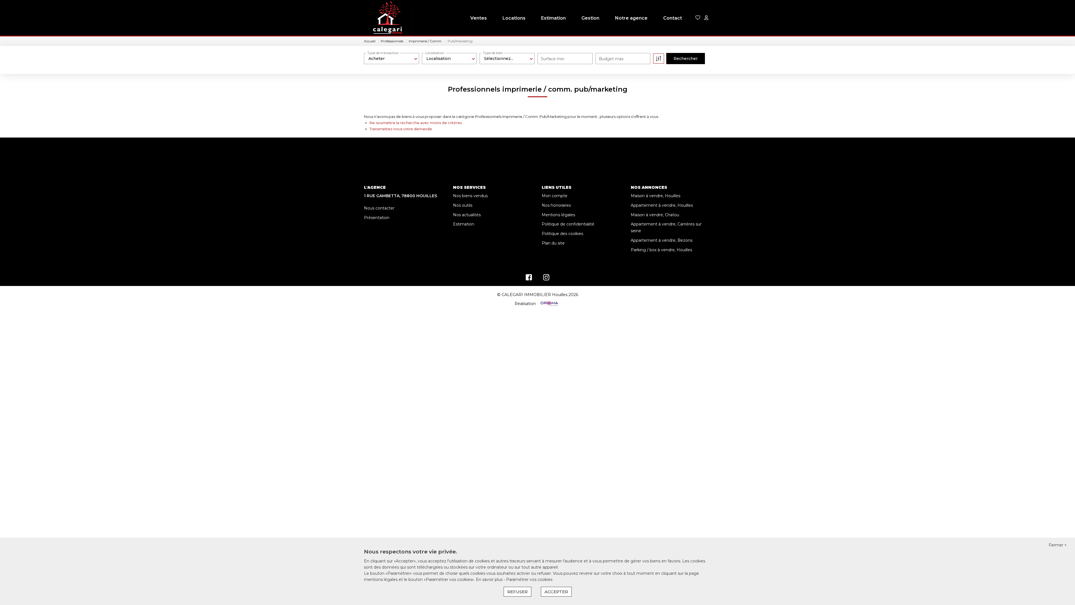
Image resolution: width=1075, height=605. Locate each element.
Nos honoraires (556, 205)
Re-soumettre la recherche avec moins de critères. (416, 122)
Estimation (553, 18)
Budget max (611, 58)
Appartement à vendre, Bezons (661, 240)
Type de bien (493, 53)
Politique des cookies (562, 233)
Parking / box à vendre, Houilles (661, 249)
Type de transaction (383, 53)
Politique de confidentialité (568, 224)
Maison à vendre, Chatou (655, 214)
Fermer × (1058, 545)
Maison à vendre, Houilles (655, 195)
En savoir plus (490, 579)
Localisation (434, 53)
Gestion (590, 18)
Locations (514, 18)
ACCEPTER (556, 591)
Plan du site (553, 243)
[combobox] (391, 58)
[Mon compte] (706, 18)
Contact (672, 18)
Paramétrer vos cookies (529, 579)
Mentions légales (558, 214)
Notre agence (631, 18)
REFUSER (517, 591)
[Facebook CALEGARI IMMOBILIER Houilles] (529, 278)
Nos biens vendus (470, 195)
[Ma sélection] (697, 18)
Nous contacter (379, 208)
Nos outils (462, 205)
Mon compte (554, 195)
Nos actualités (467, 214)
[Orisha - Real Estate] (548, 303)
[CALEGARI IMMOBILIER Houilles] (388, 18)
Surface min (552, 58)
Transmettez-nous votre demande (401, 129)
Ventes (478, 18)
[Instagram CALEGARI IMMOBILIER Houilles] (546, 278)
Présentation (376, 217)
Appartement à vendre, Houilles (662, 205)
